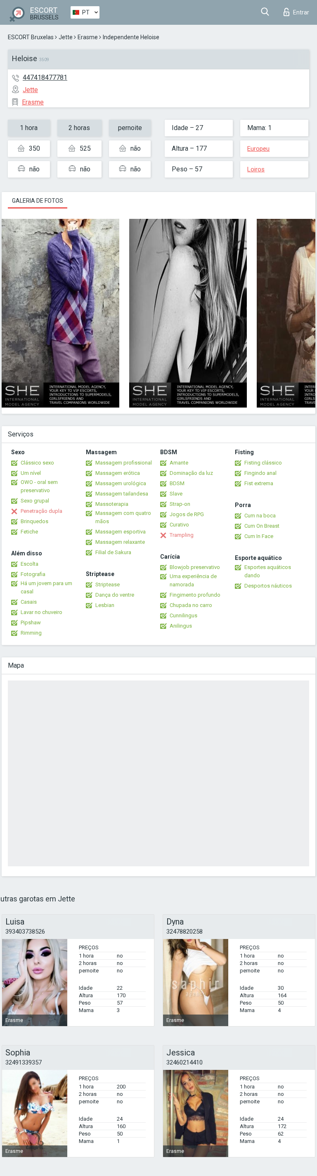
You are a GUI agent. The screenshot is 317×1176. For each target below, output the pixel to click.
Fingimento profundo (195, 595)
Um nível (31, 473)
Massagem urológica (120, 483)
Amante (179, 463)
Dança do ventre (114, 595)
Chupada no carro (191, 605)
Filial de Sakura (113, 552)
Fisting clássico (263, 463)
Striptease (107, 584)
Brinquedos (34, 521)
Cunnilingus (183, 615)
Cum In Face (258, 536)
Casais (29, 602)
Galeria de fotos (37, 200)
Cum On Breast (261, 526)
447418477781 (45, 77)
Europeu (258, 148)
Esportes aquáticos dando (267, 571)
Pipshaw (31, 622)
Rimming (31, 633)
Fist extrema (258, 483)
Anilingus (181, 626)
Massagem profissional (123, 463)
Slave (176, 494)
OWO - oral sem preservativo (39, 486)
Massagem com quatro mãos (123, 517)
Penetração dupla (41, 511)
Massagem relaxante (120, 542)
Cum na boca (260, 515)
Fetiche (29, 532)
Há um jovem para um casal (46, 587)
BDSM (177, 483)
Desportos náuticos (268, 586)
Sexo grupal (35, 501)
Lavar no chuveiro (41, 612)
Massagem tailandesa (121, 494)
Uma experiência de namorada (193, 580)
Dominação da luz (191, 473)
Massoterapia (111, 504)
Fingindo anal (260, 473)
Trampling (182, 535)
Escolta (29, 564)
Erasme (88, 37)
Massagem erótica (117, 473)
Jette (66, 37)
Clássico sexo (37, 463)
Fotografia (33, 574)
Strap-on (180, 504)
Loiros (256, 169)
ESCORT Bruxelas (31, 37)
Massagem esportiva (120, 532)
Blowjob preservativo (195, 567)
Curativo (179, 525)
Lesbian (104, 605)
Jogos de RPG (187, 514)
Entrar (301, 12)
